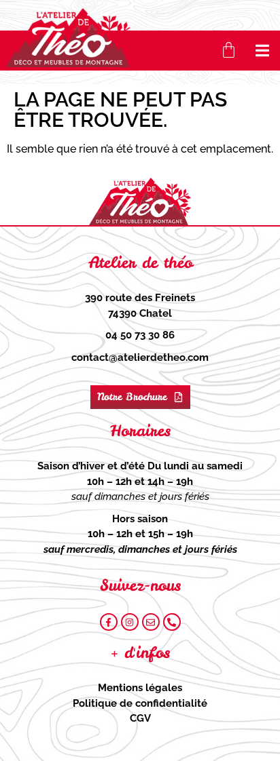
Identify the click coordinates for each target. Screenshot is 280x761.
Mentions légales (140, 688)
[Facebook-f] (109, 622)
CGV (140, 718)
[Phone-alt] (172, 622)
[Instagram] (130, 622)
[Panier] (228, 49)
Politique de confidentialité (140, 703)
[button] (263, 50)
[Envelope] (151, 622)
